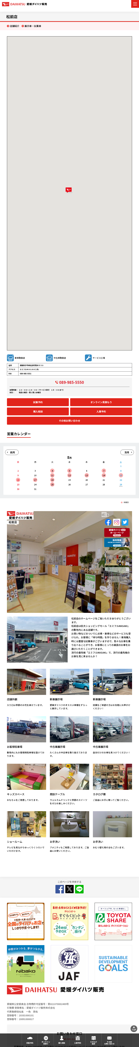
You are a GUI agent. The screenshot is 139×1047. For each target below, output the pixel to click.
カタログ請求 (93, 1043)
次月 (126, 452)
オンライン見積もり (101, 402)
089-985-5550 (71, 382)
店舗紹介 (14, 26)
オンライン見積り (46, 1043)
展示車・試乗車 (33, 26)
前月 (12, 452)
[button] (69, 190)
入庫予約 (101, 411)
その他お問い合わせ (69, 420)
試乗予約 (38, 402)
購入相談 (38, 411)
